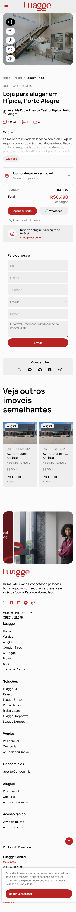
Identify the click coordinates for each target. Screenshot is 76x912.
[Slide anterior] (9, 454)
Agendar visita (22, 211)
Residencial (11, 741)
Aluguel (8, 642)
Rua (10, 49)
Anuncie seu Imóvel (16, 752)
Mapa (10, 40)
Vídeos (10, 31)
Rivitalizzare (11, 711)
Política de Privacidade (18, 847)
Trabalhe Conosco (15, 669)
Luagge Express (14, 721)
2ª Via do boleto (13, 822)
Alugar (18, 77)
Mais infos (9, 862)
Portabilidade (12, 705)
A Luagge (9, 653)
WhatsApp (55, 211)
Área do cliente (13, 827)
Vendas (8, 636)
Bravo (7, 658)
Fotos (10, 22)
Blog (6, 664)
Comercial (10, 746)
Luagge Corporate (15, 716)
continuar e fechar (20, 893)
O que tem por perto (10, 58)
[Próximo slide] (66, 454)
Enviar (38, 342)
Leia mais (11, 158)
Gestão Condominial (17, 771)
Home (6, 77)
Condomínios (12, 647)
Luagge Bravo (12, 700)
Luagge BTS (11, 689)
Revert (7, 694)
